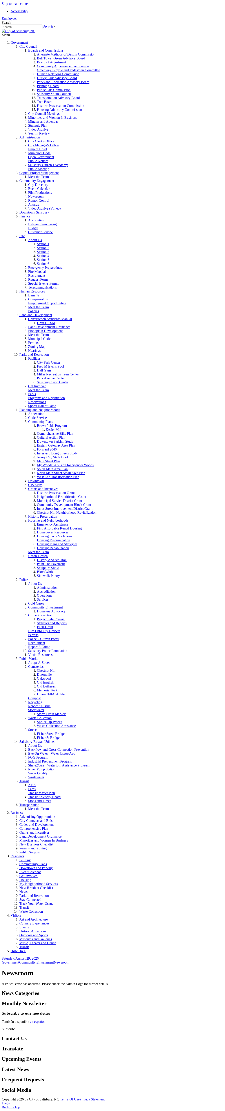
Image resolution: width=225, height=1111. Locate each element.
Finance (24, 216)
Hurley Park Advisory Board (57, 78)
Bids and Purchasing (42, 224)
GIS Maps (35, 485)
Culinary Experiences (34, 923)
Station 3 (43, 252)
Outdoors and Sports (33, 935)
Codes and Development (36, 824)
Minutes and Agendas (43, 121)
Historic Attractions (32, 931)
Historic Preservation (42, 516)
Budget (33, 228)
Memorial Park (47, 690)
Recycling (35, 702)
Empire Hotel (37, 149)
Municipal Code (39, 153)
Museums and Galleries (35, 939)
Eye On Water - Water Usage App (51, 753)
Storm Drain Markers (51, 714)
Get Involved (37, 386)
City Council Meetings (44, 113)
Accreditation (46, 591)
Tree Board (45, 102)
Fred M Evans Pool (50, 366)
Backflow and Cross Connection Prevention (58, 749)
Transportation (29, 805)
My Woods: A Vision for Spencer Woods (65, 465)
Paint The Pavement (51, 564)
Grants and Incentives (43, 489)
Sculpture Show (48, 568)
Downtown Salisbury (34, 212)
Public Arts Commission (54, 90)
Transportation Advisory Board (58, 98)
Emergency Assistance (52, 524)
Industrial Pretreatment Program (50, 761)
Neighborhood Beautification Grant (61, 497)
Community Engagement (36, 181)
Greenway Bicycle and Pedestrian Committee (68, 70)
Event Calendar (39, 188)
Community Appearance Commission (63, 66)
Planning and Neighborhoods (39, 410)
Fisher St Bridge (48, 737)
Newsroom (36, 196)
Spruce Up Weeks (49, 722)
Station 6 (43, 264)
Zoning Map (36, 346)
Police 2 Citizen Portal (43, 639)
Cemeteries (36, 666)
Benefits (34, 295)
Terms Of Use (70, 1099)
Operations (44, 595)
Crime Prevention (40, 615)
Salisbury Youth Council (54, 94)
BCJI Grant (45, 627)
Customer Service (40, 232)
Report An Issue (39, 706)
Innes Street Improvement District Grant (64, 508)
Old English (45, 682)
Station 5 (43, 260)
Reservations (37, 402)
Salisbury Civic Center (52, 382)
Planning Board (48, 86)
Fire (22, 236)
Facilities (34, 358)
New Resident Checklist (36, 888)
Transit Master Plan (41, 793)
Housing (25, 880)
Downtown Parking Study (55, 441)
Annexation (36, 414)
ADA (32, 785)
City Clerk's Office (41, 141)
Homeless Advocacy (51, 611)
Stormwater (36, 710)
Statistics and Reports (52, 623)
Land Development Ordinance (49, 327)
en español (37, 1021)
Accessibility (19, 11)
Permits (33, 343)
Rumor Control (38, 200)
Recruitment (36, 275)
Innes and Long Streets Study (57, 453)
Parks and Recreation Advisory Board (63, 82)
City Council (28, 46)
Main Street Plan (48, 461)
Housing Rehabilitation (53, 548)
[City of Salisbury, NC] (18, 31)
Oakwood (44, 678)
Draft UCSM (46, 323)
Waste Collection (40, 718)
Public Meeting (38, 169)
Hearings (34, 350)
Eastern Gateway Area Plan (56, 445)
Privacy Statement (92, 1099)
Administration (29, 137)
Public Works (28, 658)
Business (17, 813)
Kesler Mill (53, 429)
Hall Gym (44, 370)
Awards (33, 204)
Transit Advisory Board (44, 797)
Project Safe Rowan (51, 619)
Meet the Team (38, 177)
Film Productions (40, 192)
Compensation (38, 299)
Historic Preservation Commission (60, 106)
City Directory (38, 185)
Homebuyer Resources (53, 532)
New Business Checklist (36, 844)
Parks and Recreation (34, 354)
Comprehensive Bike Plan (55, 433)
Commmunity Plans (33, 864)
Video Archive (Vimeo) (44, 208)
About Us (35, 240)
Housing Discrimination (53, 540)
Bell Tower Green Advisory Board (61, 58)
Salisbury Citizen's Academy (48, 165)
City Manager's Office (43, 145)
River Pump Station (41, 769)
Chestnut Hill (46, 670)
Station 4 (43, 256)
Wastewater (36, 777)
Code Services (38, 418)
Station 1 (43, 244)
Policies (33, 311)
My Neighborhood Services (38, 884)
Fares (32, 789)
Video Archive (38, 129)
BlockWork (45, 572)
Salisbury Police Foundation (47, 651)
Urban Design (38, 556)
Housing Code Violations (54, 536)
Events (24, 927)
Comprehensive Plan (33, 828)
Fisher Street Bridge (51, 734)
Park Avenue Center (51, 378)
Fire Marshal (37, 271)
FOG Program (38, 757)
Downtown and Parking (36, 868)
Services (43, 599)
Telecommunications (42, 287)
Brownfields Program (52, 425)
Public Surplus (29, 852)
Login (6, 1103)
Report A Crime (39, 647)
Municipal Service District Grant (59, 501)
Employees (9, 18)
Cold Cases (36, 603)
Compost (34, 698)
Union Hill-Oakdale (51, 694)
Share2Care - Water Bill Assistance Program (58, 765)
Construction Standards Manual (50, 319)
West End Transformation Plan (58, 477)
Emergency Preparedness (45, 267)
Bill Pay (25, 860)
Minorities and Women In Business (52, 117)
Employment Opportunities (47, 303)
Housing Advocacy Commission (59, 109)
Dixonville (44, 674)
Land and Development (35, 315)
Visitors (16, 915)
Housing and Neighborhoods (48, 520)
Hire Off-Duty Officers (44, 631)
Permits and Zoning (33, 848)
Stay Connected (30, 899)
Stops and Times (39, 801)
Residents (17, 856)
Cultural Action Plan (51, 437)
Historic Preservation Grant (56, 493)
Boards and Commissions (46, 50)
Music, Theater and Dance (37, 943)
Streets (32, 730)
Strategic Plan (37, 125)
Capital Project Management (39, 173)
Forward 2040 (47, 449)
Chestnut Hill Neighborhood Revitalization (66, 512)
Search (48, 27)
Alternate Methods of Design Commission (66, 54)
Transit (24, 781)
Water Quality (37, 773)
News (23, 892)
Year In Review (39, 133)
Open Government (41, 157)
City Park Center (48, 362)
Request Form (38, 279)
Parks (32, 394)
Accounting (36, 220)
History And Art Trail (52, 560)
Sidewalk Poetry (48, 576)
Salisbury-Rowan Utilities (37, 741)
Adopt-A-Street (39, 662)
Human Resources (32, 291)
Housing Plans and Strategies (57, 544)
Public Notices (38, 161)
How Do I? (18, 951)
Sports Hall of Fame (42, 406)
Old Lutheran (46, 686)
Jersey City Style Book (53, 457)
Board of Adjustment (51, 62)
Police (23, 580)
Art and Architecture (33, 919)
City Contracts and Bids (36, 820)
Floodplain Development (45, 331)
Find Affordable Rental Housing (59, 528)
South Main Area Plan (52, 469)
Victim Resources (40, 655)
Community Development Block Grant (64, 504)
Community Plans (40, 422)
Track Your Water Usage (36, 903)
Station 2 (43, 248)
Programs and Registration (46, 398)
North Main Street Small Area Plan (61, 473)
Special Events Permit (43, 283)
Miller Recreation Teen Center (58, 374)
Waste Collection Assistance (56, 726)
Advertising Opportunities (37, 816)
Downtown (36, 481)
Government (19, 42)
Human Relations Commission (58, 74)
